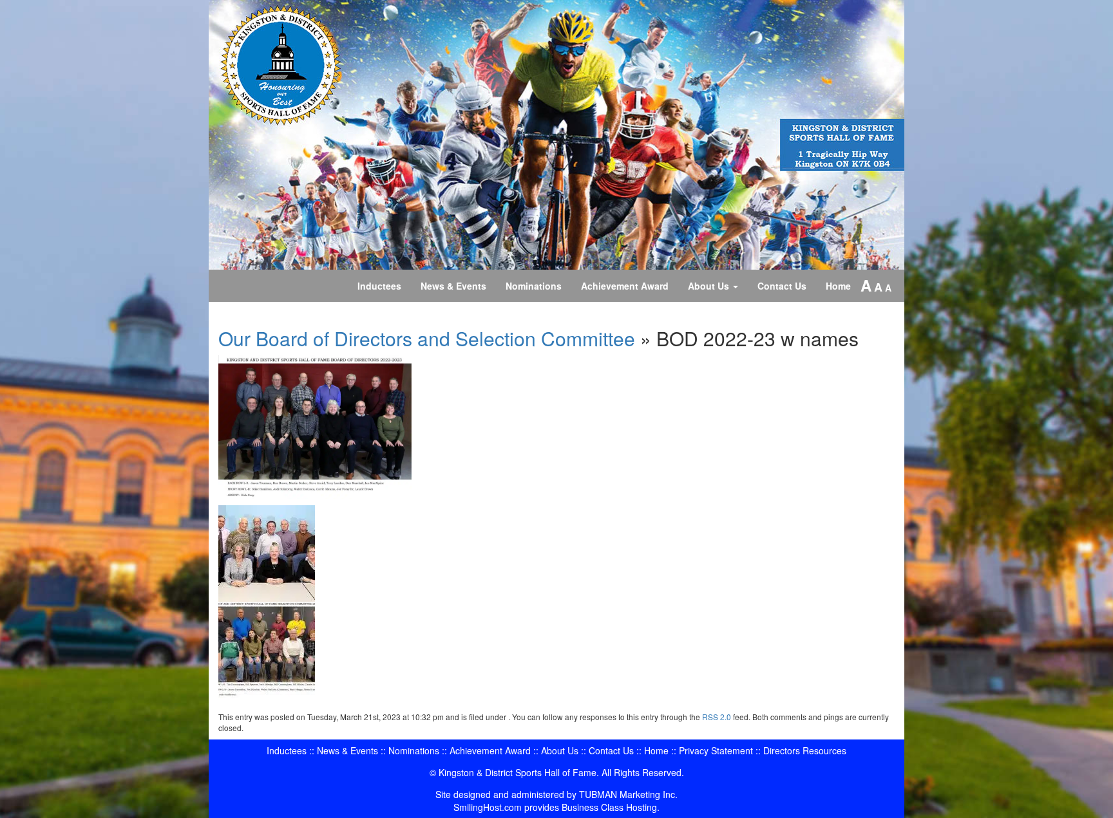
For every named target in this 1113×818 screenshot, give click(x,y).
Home (838, 285)
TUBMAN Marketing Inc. (628, 794)
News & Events (453, 285)
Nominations (534, 285)
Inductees (379, 285)
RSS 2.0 (716, 716)
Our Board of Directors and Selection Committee (426, 338)
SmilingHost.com (487, 807)
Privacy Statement (716, 750)
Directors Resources (804, 750)
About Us (710, 285)
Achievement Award (625, 285)
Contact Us (781, 285)
